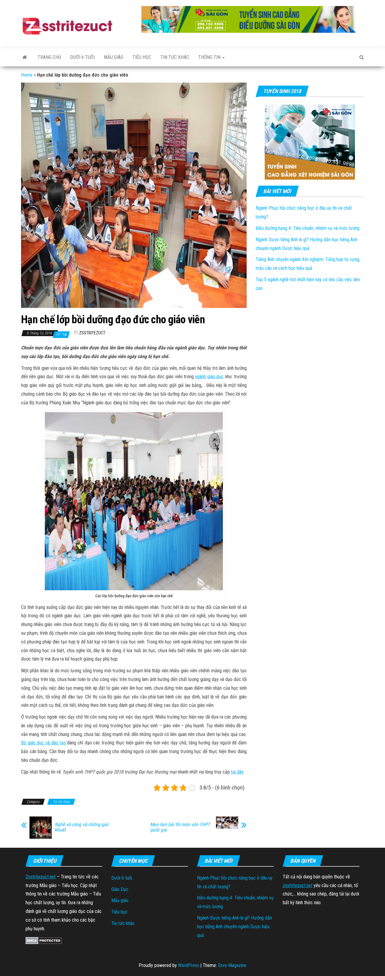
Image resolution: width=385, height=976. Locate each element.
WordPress (188, 965)
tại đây (237, 772)
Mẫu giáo (113, 57)
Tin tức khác (174, 57)
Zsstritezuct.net (41, 877)
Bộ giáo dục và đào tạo (43, 743)
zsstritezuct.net (298, 885)
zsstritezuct (92, 332)
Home (26, 75)
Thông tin (210, 57)
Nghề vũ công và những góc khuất (82, 827)
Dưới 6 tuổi (82, 57)
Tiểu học (141, 57)
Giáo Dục (119, 889)
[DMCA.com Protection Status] (44, 940)
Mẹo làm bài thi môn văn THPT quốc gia (180, 827)
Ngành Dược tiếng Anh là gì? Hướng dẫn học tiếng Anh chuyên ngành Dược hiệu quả (234, 926)
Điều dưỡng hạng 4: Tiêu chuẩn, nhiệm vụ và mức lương (307, 228)
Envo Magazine (232, 965)
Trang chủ (49, 57)
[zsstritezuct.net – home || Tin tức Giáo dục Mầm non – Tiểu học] (25, 57)
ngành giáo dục (209, 376)
